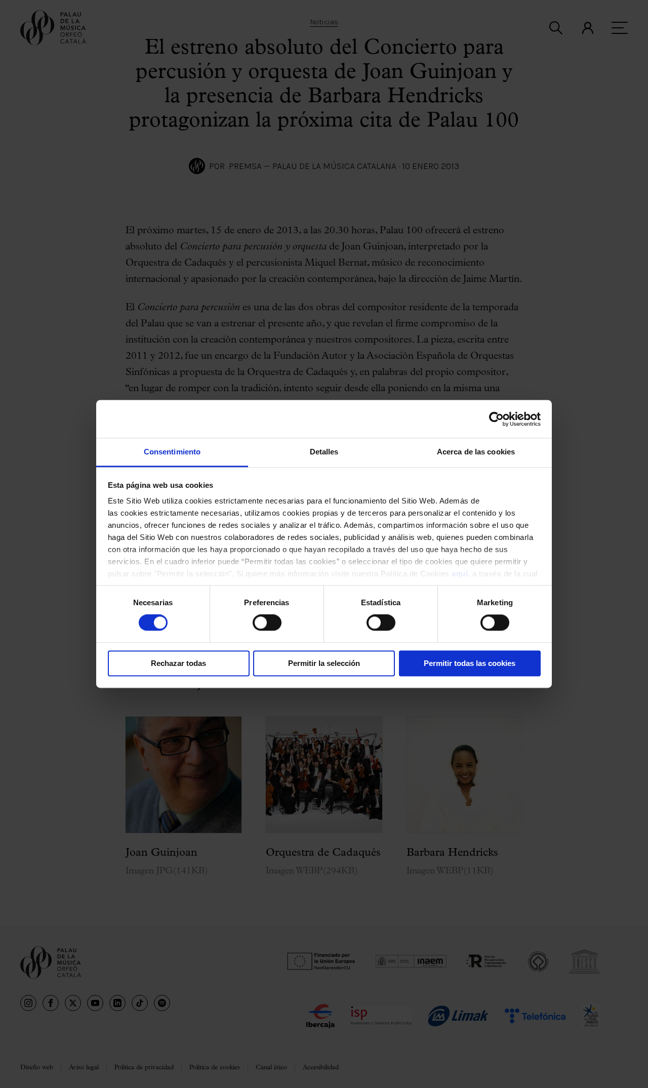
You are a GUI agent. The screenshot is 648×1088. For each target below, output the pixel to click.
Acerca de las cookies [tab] (476, 451)
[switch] (267, 623)
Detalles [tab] (324, 451)
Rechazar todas (178, 663)
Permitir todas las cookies (469, 663)
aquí (460, 573)
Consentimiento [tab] (172, 451)
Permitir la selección (324, 663)
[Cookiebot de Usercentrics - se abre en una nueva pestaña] (496, 419)
